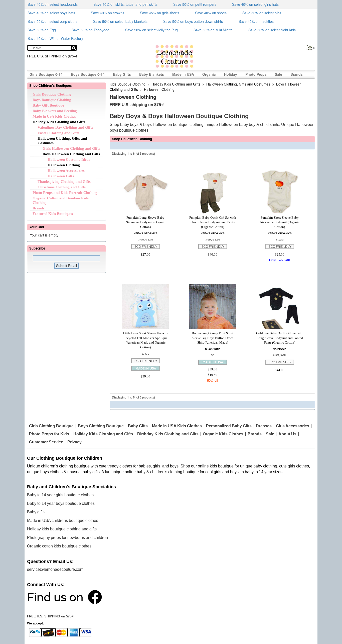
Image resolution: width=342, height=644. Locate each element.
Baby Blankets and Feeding (55, 111)
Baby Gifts (122, 74)
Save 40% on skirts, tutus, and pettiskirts (125, 4)
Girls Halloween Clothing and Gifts (71, 148)
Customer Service (46, 442)
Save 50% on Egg (42, 29)
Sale (278, 74)
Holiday (230, 74)
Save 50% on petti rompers (194, 4)
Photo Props (256, 74)
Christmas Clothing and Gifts (62, 187)
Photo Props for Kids (49, 434)
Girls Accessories (292, 426)
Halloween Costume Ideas (69, 159)
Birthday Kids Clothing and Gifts (168, 434)
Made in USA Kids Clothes (54, 116)
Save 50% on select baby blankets (120, 21)
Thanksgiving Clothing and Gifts (64, 182)
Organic (209, 74)
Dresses (264, 426)
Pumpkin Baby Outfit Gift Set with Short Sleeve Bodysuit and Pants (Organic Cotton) (212, 222)
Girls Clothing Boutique (51, 426)
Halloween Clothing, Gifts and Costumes (238, 84)
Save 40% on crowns (107, 12)
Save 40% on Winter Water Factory (55, 38)
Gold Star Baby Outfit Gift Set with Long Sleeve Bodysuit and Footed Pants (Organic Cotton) (279, 337)
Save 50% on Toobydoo (90, 29)
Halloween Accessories (66, 171)
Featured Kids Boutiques (53, 214)
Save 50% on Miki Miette (213, 29)
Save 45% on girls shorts (159, 12)
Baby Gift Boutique (48, 105)
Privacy (74, 442)
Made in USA (183, 74)
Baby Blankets (151, 74)
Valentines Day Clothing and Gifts (65, 127)
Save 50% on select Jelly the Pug (151, 29)
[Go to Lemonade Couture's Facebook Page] (64, 596)
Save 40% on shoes (211, 12)
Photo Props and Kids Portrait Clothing (65, 193)
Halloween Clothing (64, 165)
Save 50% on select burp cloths (52, 21)
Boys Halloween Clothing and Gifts (71, 154)
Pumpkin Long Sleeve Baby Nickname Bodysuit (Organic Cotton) (145, 222)
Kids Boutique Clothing (127, 84)
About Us (287, 434)
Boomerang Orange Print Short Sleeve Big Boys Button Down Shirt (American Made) (212, 337)
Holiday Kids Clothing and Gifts (59, 122)
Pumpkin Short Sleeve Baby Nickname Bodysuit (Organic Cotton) (279, 222)
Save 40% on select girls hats (255, 4)
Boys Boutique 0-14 (88, 74)
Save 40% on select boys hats (51, 12)
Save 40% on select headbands (53, 4)
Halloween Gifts (61, 176)
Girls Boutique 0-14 (46, 74)
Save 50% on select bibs (261, 12)
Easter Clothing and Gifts (58, 133)
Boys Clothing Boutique (101, 426)
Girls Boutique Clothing (52, 94)
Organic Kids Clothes (223, 434)
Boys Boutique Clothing (52, 100)
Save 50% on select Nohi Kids (272, 29)
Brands (296, 74)
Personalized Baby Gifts (229, 426)
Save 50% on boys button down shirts (193, 21)
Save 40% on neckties (256, 21)
